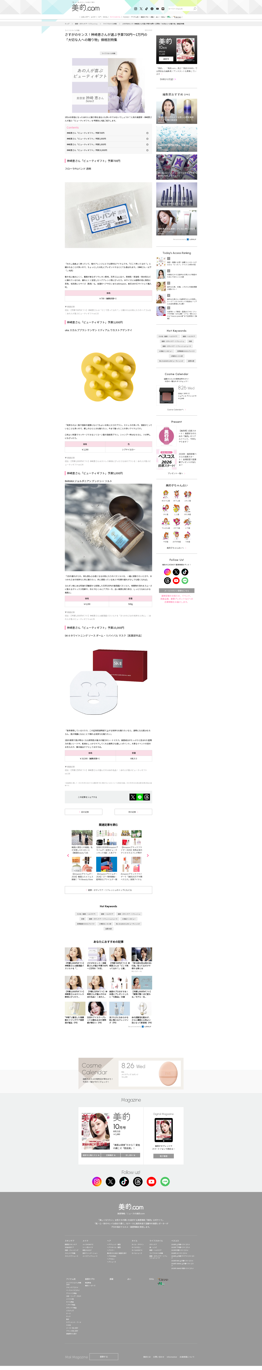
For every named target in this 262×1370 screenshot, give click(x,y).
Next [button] (148, 855)
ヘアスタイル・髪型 (114, 1247)
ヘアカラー (111, 1250)
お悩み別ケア (69, 1247)
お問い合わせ (158, 1357)
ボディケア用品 (71, 1308)
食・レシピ (153, 1247)
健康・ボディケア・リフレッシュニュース (103, 919)
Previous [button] (68, 855)
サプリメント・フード (73, 1322)
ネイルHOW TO (137, 1250)
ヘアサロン (111, 1259)
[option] (108, 215)
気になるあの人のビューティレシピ (128, 924)
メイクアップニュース (90, 1256)
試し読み (129, 1155)
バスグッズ (70, 1310)
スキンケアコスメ (72, 1287)
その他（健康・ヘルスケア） (86, 914)
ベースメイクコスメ (73, 1290)
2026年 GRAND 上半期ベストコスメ (182, 1264)
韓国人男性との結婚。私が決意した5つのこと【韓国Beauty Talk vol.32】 (82, 851)
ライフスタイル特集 (110, 24)
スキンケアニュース (71, 1256)
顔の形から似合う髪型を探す (117, 1253)
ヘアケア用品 (70, 1305)
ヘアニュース (111, 1262)
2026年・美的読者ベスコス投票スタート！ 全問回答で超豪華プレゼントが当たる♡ (187, 459)
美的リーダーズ (90, 1285)
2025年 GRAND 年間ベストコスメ (182, 1268)
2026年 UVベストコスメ (179, 1253)
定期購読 (109, 1155)
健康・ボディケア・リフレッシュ (86, 24)
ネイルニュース (137, 1253)
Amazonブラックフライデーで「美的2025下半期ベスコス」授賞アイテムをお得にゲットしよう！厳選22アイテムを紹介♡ (131, 879)
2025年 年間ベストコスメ (179, 1250)
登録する (104, 1356)
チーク (68, 1313)
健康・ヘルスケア (107, 914)
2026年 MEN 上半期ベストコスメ (182, 1261)
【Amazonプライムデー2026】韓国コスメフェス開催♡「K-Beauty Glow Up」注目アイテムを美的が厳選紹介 (82, 879)
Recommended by (134, 1026)
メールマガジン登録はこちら (176, 590)
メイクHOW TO (88, 1244)
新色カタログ (87, 1250)
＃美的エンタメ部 (105, 924)
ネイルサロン (136, 1247)
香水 (67, 1319)
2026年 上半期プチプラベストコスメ (182, 1257)
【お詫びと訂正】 (167, 79)
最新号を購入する (90, 1155)
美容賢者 (88, 1283)
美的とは (147, 1357)
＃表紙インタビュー (129, 919)
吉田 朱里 (108, 929)
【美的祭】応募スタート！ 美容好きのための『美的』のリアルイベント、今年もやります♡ (187, 436)
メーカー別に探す (72, 1328)
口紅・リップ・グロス (73, 1296)
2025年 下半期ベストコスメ (180, 1247)
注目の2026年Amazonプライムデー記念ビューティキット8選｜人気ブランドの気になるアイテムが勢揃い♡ (107, 853)
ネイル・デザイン (138, 1244)
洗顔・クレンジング (71, 1250)
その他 (68, 1325)
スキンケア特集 (70, 1253)
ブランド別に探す (72, 1331)
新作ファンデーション (90, 1253)
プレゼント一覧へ (175, 473)
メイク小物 (70, 1299)
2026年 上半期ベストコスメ (180, 1244)
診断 (82, 919)
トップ (67, 24)
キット (68, 1316)
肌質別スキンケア (71, 1244)
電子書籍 (163, 1156)
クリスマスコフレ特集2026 (73, 1284)
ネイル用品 (70, 1302)
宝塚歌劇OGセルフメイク (85, 924)
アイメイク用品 (71, 1293)
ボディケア (153, 1244)
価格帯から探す (71, 1334)
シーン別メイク (88, 1247)
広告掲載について (187, 1357)
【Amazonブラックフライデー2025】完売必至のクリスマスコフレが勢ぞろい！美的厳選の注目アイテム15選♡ (131, 853)
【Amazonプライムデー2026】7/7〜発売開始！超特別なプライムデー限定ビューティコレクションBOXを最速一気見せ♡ (106, 879)
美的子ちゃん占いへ (175, 547)
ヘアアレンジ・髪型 (114, 1244)
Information (172, 1357)
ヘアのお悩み (111, 1256)
